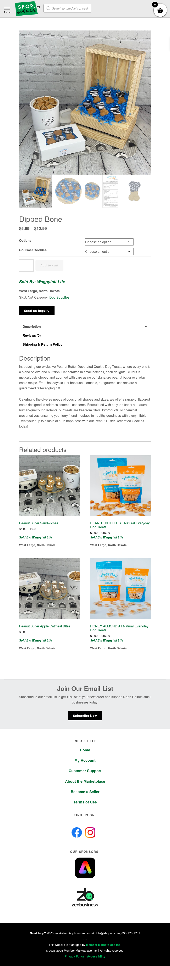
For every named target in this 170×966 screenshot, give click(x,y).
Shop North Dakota (27, 9)
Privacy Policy (75, 956)
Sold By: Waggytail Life (42, 281)
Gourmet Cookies (33, 250)
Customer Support (85, 770)
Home (85, 750)
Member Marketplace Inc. (103, 945)
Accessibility (96, 956)
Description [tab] (32, 326)
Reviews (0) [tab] (32, 335)
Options (25, 240)
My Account (85, 760)
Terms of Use (85, 802)
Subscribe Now (85, 715)
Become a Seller (85, 791)
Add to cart (49, 265)
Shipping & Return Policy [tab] (42, 344)
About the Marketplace (85, 781)
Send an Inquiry (37, 311)
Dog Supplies (59, 297)
